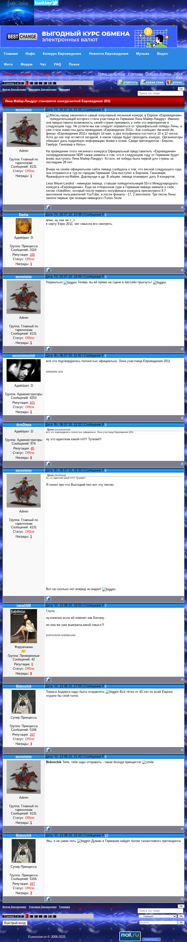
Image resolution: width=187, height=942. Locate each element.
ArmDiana (23, 424)
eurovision (24, 109)
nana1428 (24, 605)
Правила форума (158, 74)
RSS (179, 77)
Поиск (178, 74)
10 (49, 83)
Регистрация (43, 74)
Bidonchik (23, 686)
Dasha (23, 214)
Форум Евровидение (14, 89)
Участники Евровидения (42, 89)
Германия (64, 89)
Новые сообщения (111, 74)
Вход (59, 74)
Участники (135, 74)
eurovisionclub (23, 355)
